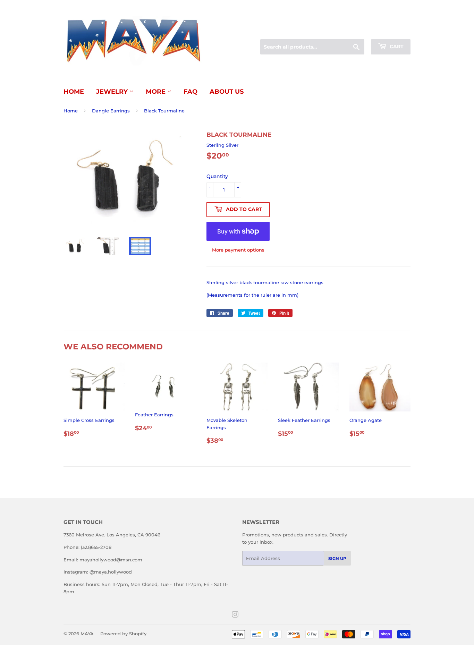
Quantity (217, 176)
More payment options (238, 250)
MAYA (87, 633)
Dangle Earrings (111, 110)
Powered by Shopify (123, 633)
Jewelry (112, 91)
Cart (396, 46)
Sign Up (337, 558)
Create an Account (391, 30)
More (156, 91)
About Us (227, 91)
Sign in (356, 30)
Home (74, 91)
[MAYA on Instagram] (235, 615)
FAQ (190, 91)
